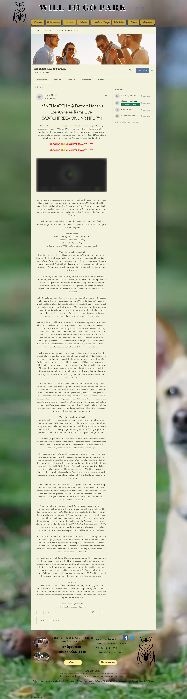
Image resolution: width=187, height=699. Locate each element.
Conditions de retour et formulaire (42, 681)
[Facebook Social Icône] (125, 637)
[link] (42, 79)
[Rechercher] (130, 70)
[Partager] (105, 95)
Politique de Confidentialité (137, 681)
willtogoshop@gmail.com (109, 652)
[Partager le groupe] (151, 70)
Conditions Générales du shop (61, 681)
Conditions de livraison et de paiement (116, 681)
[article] (72, 359)
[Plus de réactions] (46, 612)
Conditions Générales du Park (78, 681)
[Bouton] (82, 8)
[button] (136, 8)
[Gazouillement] (131, 637)
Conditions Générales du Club (97, 681)
